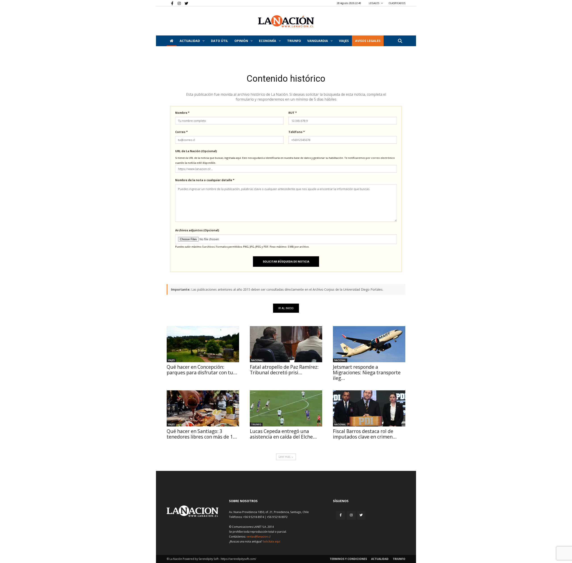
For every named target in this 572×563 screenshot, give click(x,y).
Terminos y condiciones (348, 559)
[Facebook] (170, 3)
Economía (268, 41)
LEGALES (374, 3)
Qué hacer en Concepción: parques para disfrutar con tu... (202, 370)
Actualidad (190, 41)
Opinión (241, 41)
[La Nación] (286, 21)
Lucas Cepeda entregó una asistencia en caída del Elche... (283, 434)
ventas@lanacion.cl (258, 536)
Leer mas (284, 457)
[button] (400, 41)
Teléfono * (296, 132)
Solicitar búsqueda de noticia (286, 261)
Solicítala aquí (271, 541)
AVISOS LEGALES (368, 41)
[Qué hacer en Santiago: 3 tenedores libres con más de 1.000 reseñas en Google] (203, 408)
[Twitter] (184, 3)
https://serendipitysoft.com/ (238, 559)
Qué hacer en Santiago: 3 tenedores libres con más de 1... (202, 434)
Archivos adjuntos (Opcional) (197, 230)
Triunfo (294, 41)
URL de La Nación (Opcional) (196, 151)
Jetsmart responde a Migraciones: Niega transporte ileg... (367, 372)
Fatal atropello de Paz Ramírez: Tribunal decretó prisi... (284, 370)
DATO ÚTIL (219, 41)
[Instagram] (177, 3)
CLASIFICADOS (397, 3)
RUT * (292, 113)
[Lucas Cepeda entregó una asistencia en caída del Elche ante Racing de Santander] (286, 408)
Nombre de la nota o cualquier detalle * (204, 180)
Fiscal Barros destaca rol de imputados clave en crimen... (365, 434)
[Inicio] (172, 40)
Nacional (257, 360)
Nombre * (182, 113)
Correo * (181, 132)
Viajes (171, 360)
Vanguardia (318, 41)
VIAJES (344, 41)
